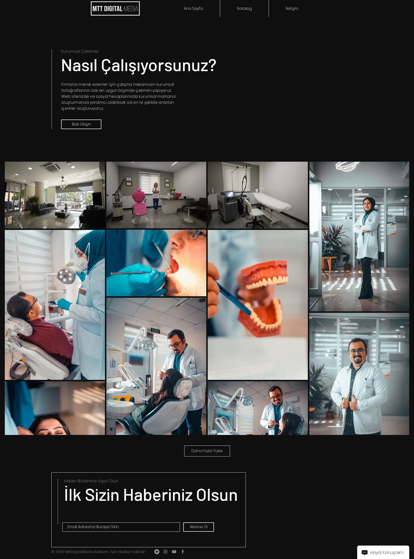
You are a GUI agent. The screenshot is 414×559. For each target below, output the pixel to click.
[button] (244, 8)
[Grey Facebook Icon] (182, 551)
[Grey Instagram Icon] (165, 551)
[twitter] (156, 551)
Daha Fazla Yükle (207, 451)
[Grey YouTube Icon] (174, 551)
